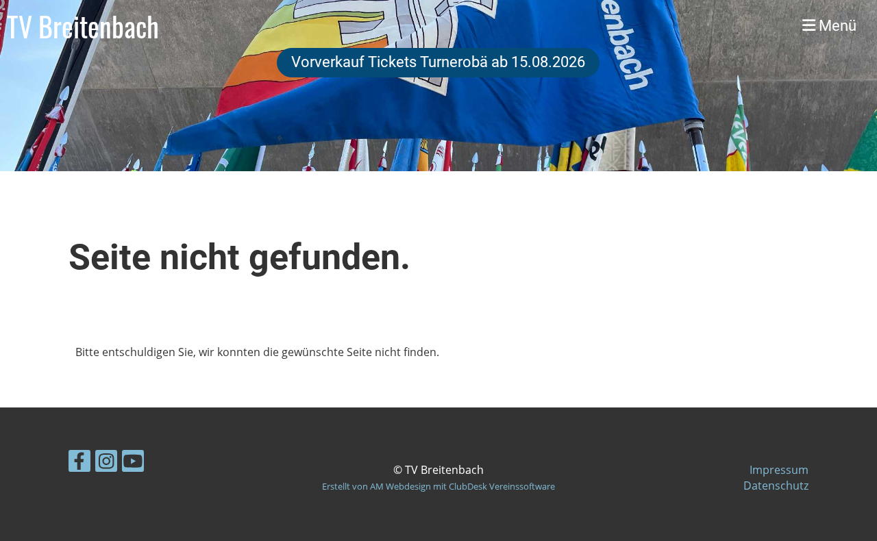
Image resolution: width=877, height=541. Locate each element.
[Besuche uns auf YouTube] (133, 463)
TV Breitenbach (83, 26)
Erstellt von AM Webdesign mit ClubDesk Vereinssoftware (438, 486)
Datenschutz (775, 485)
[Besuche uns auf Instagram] (106, 463)
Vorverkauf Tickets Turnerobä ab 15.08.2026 (438, 62)
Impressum (779, 469)
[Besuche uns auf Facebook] (79, 463)
